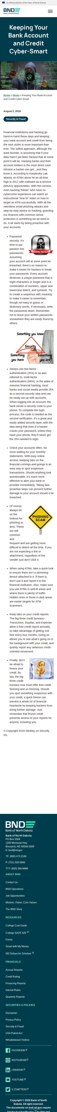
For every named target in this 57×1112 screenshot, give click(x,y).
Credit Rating (13, 976)
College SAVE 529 (17, 933)
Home (6, 95)
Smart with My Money (17, 946)
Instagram (22, 1060)
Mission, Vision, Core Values (21, 902)
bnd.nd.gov (35, 1107)
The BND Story (14, 909)
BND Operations (14, 889)
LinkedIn (20, 1069)
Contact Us (12, 882)
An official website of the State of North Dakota (26, 2)
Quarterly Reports (15, 996)
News (16, 95)
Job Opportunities (15, 895)
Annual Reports (14, 970)
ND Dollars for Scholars (20, 953)
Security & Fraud (16, 119)
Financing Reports (16, 983)
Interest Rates (13, 990)
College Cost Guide (16, 925)
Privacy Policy (13, 1019)
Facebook (21, 1050)
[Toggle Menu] (50, 11)
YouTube (20, 1079)
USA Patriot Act (14, 1033)
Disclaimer (11, 1013)
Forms (9, 939)
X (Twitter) (22, 1089)
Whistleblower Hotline (17, 1040)
